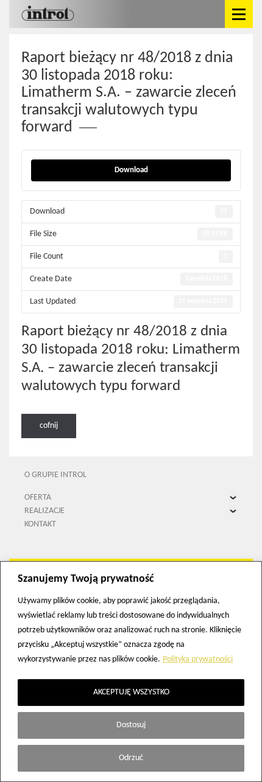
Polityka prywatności (198, 659)
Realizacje (44, 510)
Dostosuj (131, 725)
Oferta (37, 497)
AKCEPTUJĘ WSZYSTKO (131, 692)
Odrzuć (131, 758)
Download (131, 170)
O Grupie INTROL (55, 475)
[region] (131, 671)
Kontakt (40, 524)
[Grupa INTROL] (47, 14)
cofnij (49, 425)
